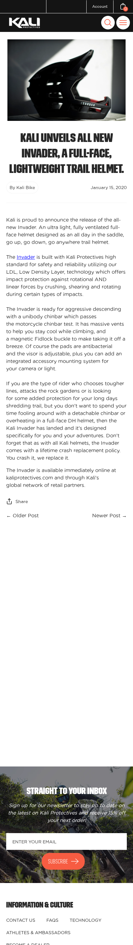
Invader (26, 257)
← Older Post (22, 515)
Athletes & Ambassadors (38, 932)
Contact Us (20, 920)
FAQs (52, 920)
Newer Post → (109, 515)
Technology (85, 920)
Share (21, 501)
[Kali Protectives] (25, 23)
